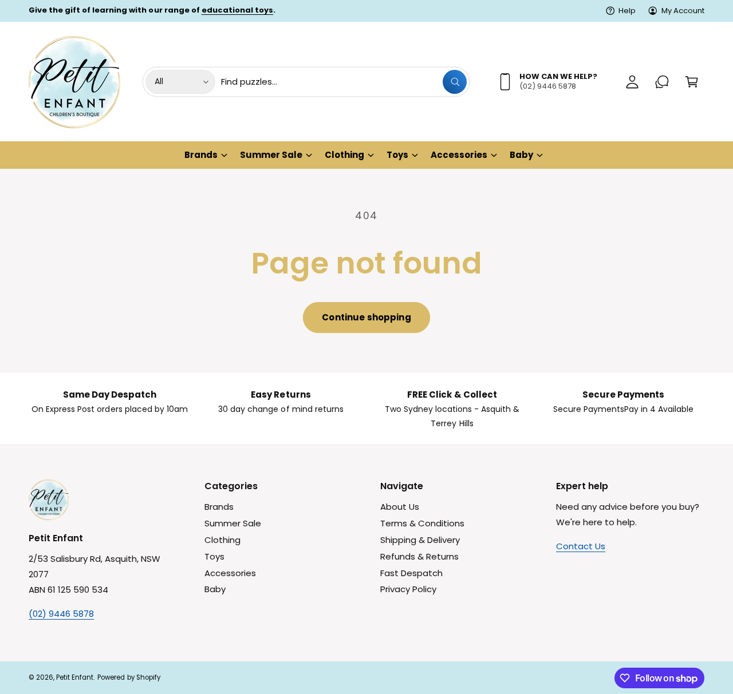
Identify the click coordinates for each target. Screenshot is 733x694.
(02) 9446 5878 (61, 614)
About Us (399, 507)
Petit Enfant (74, 677)
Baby (521, 155)
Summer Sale (271, 155)
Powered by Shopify (128, 677)
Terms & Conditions (422, 523)
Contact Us (580, 546)
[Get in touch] (662, 82)
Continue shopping (366, 317)
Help (627, 10)
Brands (201, 155)
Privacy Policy (408, 589)
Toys (397, 155)
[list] (366, 409)
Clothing (344, 155)
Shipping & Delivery (420, 540)
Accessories (459, 155)
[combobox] (344, 82)
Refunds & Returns (419, 556)
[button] (692, 82)
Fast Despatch (411, 573)
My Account (682, 10)
